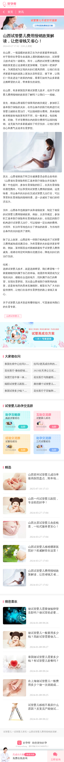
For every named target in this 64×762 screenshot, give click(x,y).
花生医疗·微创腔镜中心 (17, 370)
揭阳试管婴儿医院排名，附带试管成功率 (27, 383)
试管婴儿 (7, 732)
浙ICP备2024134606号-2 (38, 746)
